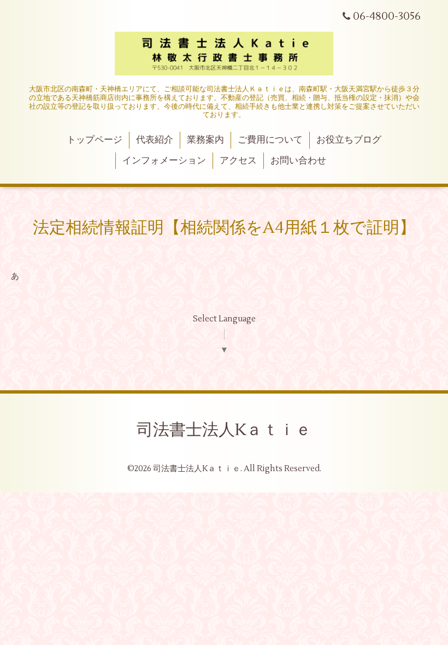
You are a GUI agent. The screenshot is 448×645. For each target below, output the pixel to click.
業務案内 (205, 140)
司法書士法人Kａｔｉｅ (224, 430)
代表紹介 (154, 140)
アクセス (238, 161)
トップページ (94, 140)
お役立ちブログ (348, 140)
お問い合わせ (298, 161)
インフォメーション (164, 161)
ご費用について (270, 140)
